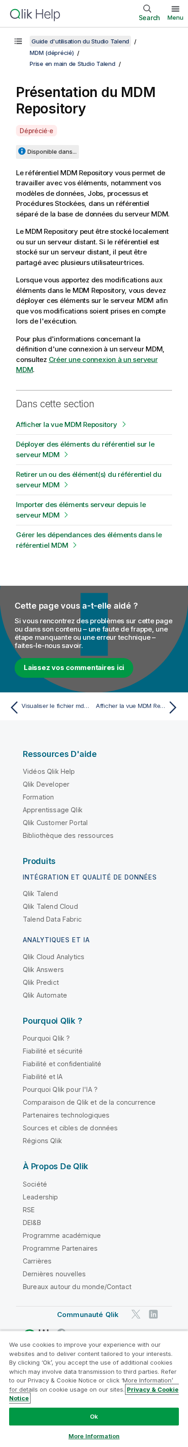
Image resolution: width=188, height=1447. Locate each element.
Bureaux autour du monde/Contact (77, 1286)
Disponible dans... (52, 151)
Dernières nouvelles (54, 1274)
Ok (94, 1416)
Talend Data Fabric (52, 919)
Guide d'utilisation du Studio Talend (80, 41)
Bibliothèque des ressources (68, 835)
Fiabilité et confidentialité (62, 1064)
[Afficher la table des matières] (18, 41)
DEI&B (32, 1222)
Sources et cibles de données (70, 1128)
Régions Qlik (42, 1141)
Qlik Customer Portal (55, 822)
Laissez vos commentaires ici (74, 667)
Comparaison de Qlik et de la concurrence (89, 1102)
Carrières (37, 1261)
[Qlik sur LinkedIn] (153, 1314)
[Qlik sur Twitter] (136, 1314)
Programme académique (62, 1235)
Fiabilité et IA (43, 1076)
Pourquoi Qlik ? (46, 1038)
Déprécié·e (36, 131)
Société (35, 1184)
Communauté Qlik (88, 1314)
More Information (94, 1436)
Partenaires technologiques (66, 1115)
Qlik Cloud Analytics (53, 957)
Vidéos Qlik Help (49, 771)
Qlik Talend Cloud (50, 906)
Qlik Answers (43, 969)
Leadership (40, 1197)
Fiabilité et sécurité (53, 1051)
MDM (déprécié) (52, 52)
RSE (29, 1210)
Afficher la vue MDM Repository (66, 424)
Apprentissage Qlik (53, 810)
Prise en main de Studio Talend (72, 63)
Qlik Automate (45, 995)
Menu (175, 17)
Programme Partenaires (60, 1248)
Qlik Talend (40, 893)
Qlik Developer (46, 784)
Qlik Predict (41, 982)
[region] (94, 1388)
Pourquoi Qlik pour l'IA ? (60, 1089)
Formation (38, 797)
